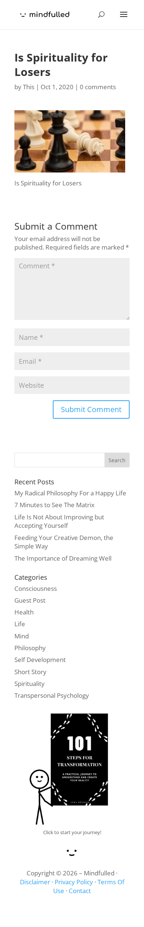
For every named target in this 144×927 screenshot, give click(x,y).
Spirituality (29, 683)
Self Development (40, 659)
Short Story (30, 672)
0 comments (98, 87)
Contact (80, 890)
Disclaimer (35, 882)
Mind (21, 636)
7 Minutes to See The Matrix (54, 505)
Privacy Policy (74, 882)
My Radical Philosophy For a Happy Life (70, 493)
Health (24, 612)
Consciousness (35, 588)
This (28, 87)
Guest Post (29, 600)
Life (19, 624)
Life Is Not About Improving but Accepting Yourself (59, 521)
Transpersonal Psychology (51, 695)
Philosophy (30, 648)
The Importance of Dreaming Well (63, 558)
